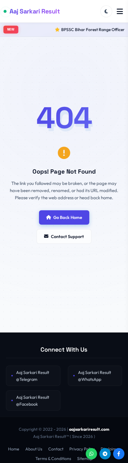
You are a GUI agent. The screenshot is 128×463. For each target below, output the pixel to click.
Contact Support (67, 236)
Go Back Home (67, 217)
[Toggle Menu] (119, 11)
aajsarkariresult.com (89, 429)
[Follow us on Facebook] (118, 453)
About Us (33, 449)
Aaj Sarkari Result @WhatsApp (94, 376)
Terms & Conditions (53, 458)
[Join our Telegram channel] (105, 453)
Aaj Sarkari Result (35, 11)
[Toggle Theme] (106, 11)
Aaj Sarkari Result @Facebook (32, 400)
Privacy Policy (82, 449)
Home (13, 449)
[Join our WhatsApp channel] (91, 453)
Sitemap (85, 458)
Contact (55, 449)
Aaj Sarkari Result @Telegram (32, 376)
